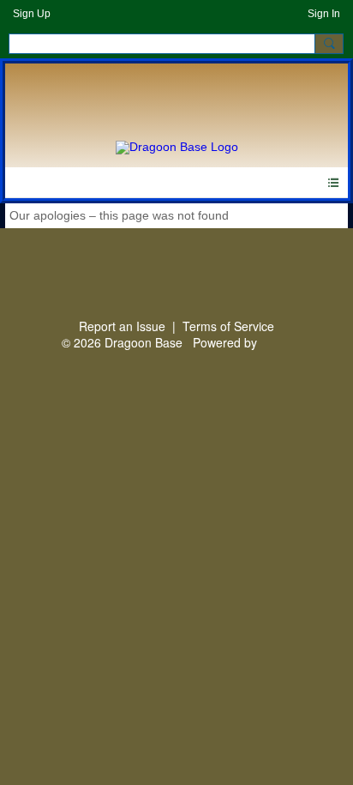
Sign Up (32, 14)
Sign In (324, 14)
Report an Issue (122, 326)
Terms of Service (228, 326)
